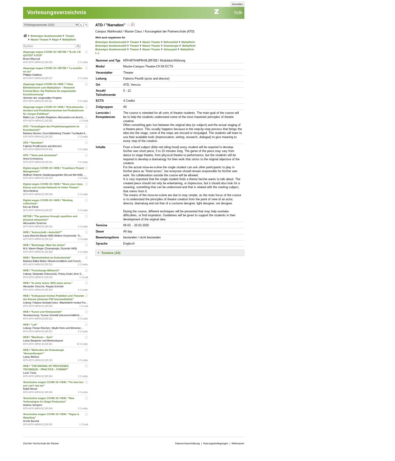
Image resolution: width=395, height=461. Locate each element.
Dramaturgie (171, 45)
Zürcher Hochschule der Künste (41, 443)
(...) (97, 52)
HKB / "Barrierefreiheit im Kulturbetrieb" (47, 257)
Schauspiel (170, 49)
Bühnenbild (171, 42)
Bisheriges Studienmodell (46, 36)
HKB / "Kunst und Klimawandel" (43, 311)
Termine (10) (110, 253)
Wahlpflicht (69, 39)
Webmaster (238, 443)
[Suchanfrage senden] (78, 46)
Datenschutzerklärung (187, 443)
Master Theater (39, 39)
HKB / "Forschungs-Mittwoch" (41, 270)
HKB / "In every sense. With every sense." (48, 283)
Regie (55, 39)
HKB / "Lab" (30, 324)
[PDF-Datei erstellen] (133, 25)
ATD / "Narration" (33, 142)
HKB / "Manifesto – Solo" (38, 337)
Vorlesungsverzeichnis (56, 12)
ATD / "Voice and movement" (40, 155)
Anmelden (237, 4)
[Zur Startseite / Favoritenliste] (25, 36)
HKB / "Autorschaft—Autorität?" (43, 232)
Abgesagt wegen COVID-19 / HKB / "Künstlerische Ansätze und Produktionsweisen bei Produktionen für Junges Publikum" (53, 110)
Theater (69, 36)
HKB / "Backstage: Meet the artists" (44, 245)
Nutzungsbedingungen (215, 443)
